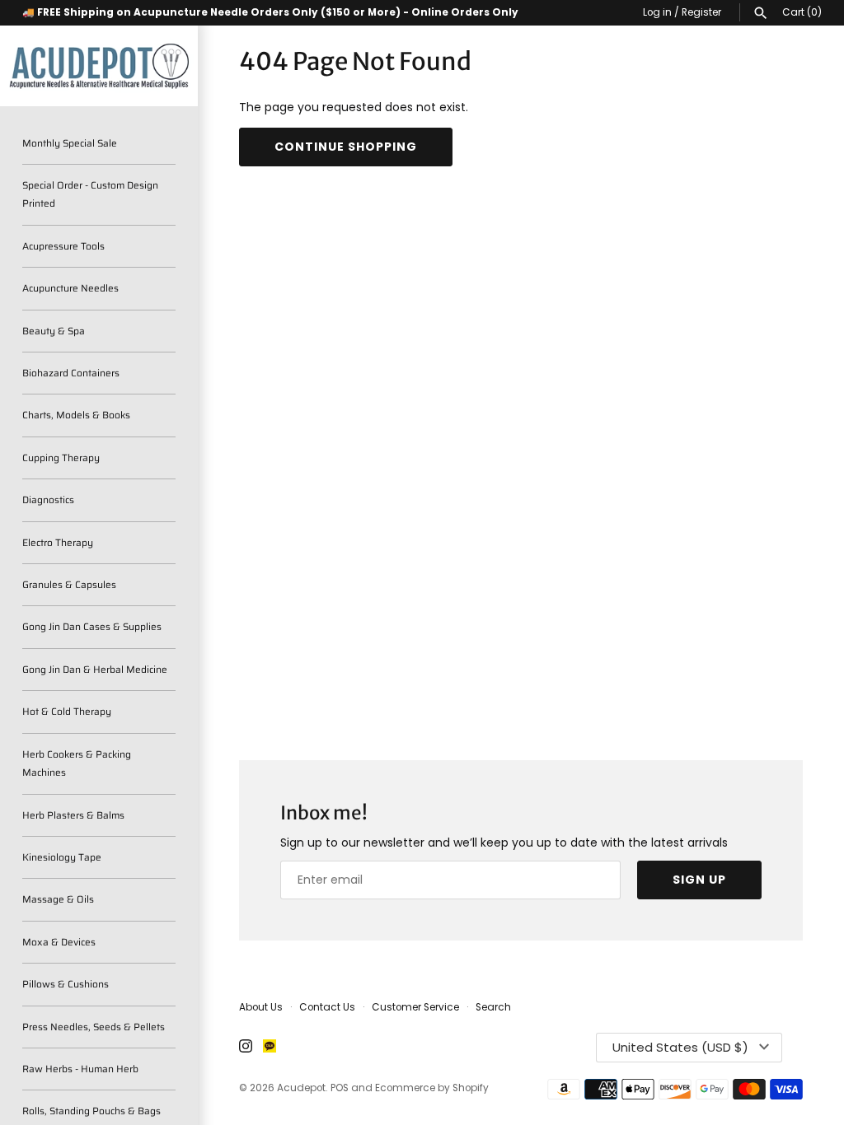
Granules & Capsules (69, 584)
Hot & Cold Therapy (66, 711)
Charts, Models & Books (76, 414)
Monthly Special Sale (69, 143)
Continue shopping (345, 146)
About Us (261, 1007)
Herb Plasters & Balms (73, 815)
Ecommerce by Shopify (432, 1088)
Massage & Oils (58, 899)
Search (493, 1007)
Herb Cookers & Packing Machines (76, 763)
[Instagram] (245, 1047)
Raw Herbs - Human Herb (80, 1068)
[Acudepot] (99, 66)
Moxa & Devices (59, 942)
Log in (657, 12)
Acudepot (301, 1088)
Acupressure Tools (63, 246)
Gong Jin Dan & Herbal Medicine (94, 669)
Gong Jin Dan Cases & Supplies (92, 626)
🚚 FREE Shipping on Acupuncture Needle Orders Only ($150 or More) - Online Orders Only (270, 12)
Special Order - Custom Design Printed (90, 194)
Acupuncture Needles (70, 288)
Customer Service (415, 1007)
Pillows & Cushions (65, 984)
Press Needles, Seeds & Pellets (93, 1026)
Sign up (699, 879)
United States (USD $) (680, 1047)
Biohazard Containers (71, 372)
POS (340, 1088)
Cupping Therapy (61, 457)
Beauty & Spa (53, 330)
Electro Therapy (57, 542)
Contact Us (327, 1007)
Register (701, 12)
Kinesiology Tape (61, 857)
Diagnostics (48, 499)
